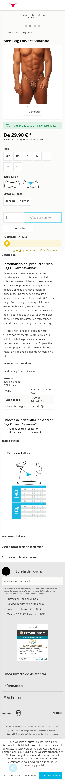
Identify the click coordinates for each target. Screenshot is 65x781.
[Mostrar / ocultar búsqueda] (33, 5)
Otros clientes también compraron (22, 546)
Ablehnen (30, 775)
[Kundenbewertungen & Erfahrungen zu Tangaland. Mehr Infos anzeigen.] (32, 642)
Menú (5, 5)
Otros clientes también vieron (19, 557)
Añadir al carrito (40, 217)
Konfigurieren (12, 775)
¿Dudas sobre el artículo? (23, 428)
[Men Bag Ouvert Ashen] (55, 22)
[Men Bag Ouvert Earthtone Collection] (60, 22)
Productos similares (13, 536)
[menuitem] (5, 5)
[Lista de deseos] (42, 5)
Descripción (9, 255)
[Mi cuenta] (50, 5)
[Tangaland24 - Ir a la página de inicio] (13, 6)
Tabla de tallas (10, 440)
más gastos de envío (34, 139)
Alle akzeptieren (50, 775)
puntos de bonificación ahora (40, 250)
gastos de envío (43, 726)
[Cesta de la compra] (59, 5)
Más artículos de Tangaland (25, 432)
